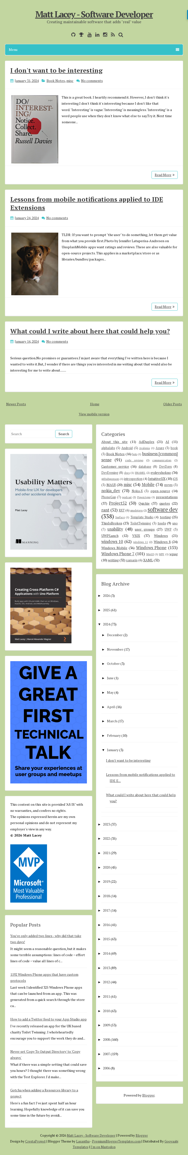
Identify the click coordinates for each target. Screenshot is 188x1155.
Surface (120, 517)
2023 (106, 824)
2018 (106, 896)
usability (115, 529)
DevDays (165, 466)
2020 (106, 867)
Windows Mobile (114, 547)
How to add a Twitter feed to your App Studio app (48, 1019)
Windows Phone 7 (118, 553)
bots (134, 454)
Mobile (148, 484)
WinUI (150, 554)
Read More (163, 174)
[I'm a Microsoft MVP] (80, 34)
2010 (106, 1010)
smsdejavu (136, 510)
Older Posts (172, 404)
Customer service (115, 466)
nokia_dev (110, 490)
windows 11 (140, 542)
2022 (106, 838)
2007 (106, 1054)
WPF (161, 554)
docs (127, 473)
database (145, 466)
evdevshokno (161, 472)
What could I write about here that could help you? (90, 331)
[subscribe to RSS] (111, 34)
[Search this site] (119, 34)
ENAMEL (140, 473)
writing (113, 560)
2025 (106, 610)
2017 (106, 910)
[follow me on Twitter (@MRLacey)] (66, 34)
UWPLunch (109, 535)
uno (175, 523)
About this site (114, 441)
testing (165, 517)
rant (105, 510)
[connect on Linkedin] (96, 34)
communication (161, 460)
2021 (106, 852)
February (114, 735)
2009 (106, 1025)
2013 (106, 967)
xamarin (132, 560)
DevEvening (109, 473)
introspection (133, 479)
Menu (13, 49)
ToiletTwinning (140, 523)
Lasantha (83, 1141)
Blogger (148, 1095)
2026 (106, 595)
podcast (127, 497)
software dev (163, 509)
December (115, 635)
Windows (161, 535)
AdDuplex (146, 441)
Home (94, 404)
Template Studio (141, 517)
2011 (106, 996)
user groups (145, 529)
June (110, 678)
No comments (92, 80)
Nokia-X (137, 491)
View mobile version (94, 414)
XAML (148, 560)
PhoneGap (108, 497)
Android (127, 448)
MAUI (111, 484)
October (113, 663)
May (110, 692)
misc (69, 80)
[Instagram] (104, 34)
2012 (106, 982)
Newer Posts (16, 404)
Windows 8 (162, 541)
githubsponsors (110, 479)
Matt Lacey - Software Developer (94, 14)
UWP (168, 529)
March (112, 721)
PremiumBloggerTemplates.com (116, 1141)
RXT (122, 510)
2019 (106, 881)
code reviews (134, 460)
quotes (164, 503)
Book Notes (56, 80)
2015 (106, 939)
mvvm (168, 485)
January (112, 749)
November (115, 649)
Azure (160, 448)
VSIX (136, 535)
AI (167, 441)
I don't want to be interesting (56, 70)
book (174, 448)
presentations (167, 497)
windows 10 (112, 541)
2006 (106, 1068)
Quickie (144, 503)
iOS (175, 479)
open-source (160, 490)
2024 (106, 624)
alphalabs (108, 448)
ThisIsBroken (111, 523)
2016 (106, 924)
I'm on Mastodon (103, 1147)
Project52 (118, 503)
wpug (173, 554)
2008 (106, 1039)
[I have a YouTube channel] (88, 34)
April (111, 706)
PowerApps (144, 497)
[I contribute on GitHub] (72, 34)
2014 (106, 953)
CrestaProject (35, 1141)
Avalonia (144, 448)
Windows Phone (151, 547)
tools (162, 523)
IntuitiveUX (156, 478)
